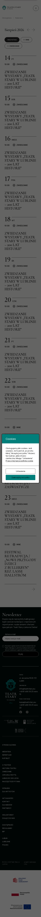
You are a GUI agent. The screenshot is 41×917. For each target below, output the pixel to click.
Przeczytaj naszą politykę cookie (19, 461)
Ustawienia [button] (20, 471)
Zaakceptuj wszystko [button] (20, 477)
